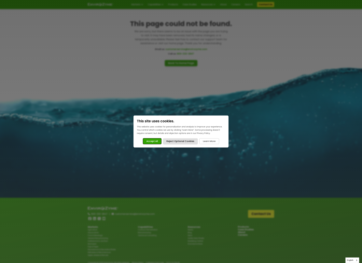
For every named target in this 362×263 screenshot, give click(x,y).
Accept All (152, 141)
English (350, 260)
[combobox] (352, 260)
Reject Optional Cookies (180, 141)
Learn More (209, 141)
